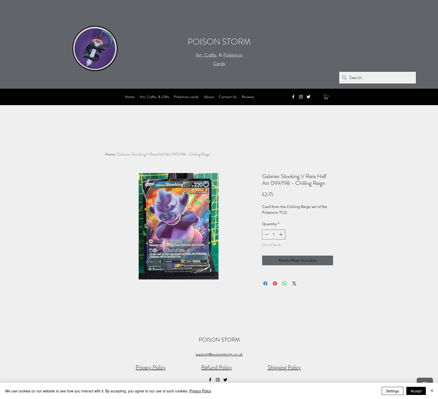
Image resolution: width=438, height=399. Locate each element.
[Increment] (281, 234)
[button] (326, 96)
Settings (392, 390)
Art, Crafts (206, 55)
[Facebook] (293, 96)
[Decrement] (266, 234)
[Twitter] (308, 96)
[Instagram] (300, 96)
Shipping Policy (284, 367)
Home (110, 154)
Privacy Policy (151, 367)
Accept (416, 390)
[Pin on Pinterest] (275, 283)
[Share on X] (294, 283)
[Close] (432, 391)
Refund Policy (216, 367)
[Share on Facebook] (265, 283)
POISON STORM (219, 41)
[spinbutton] (274, 234)
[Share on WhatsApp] (285, 283)
